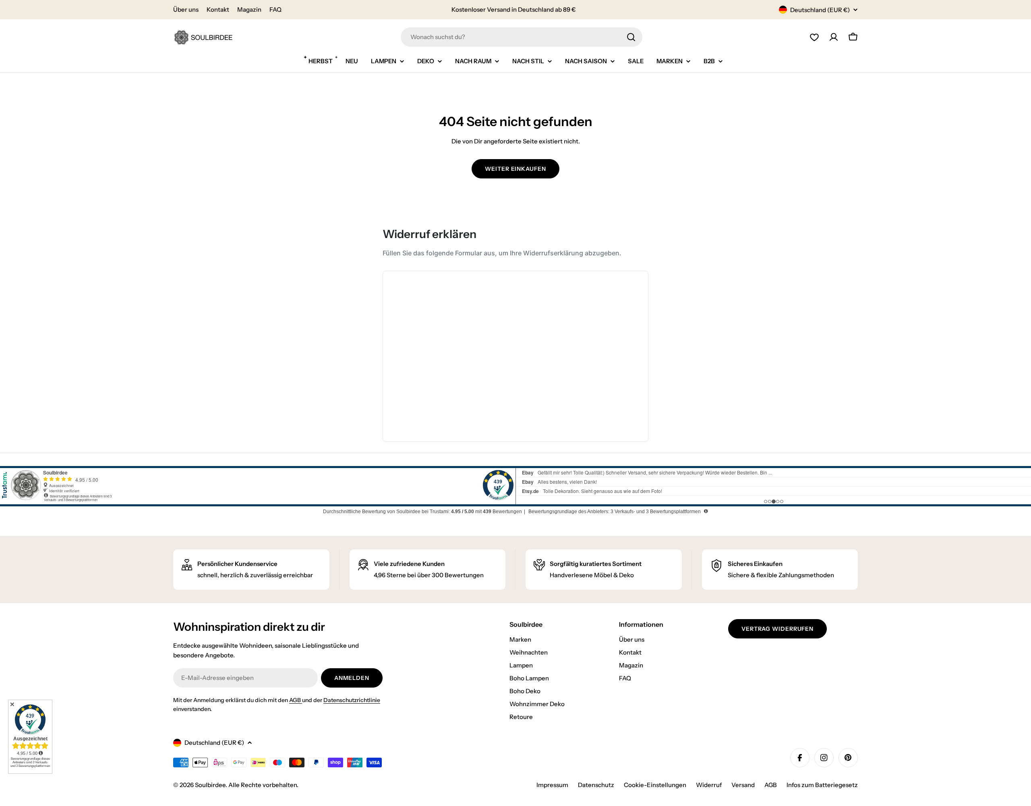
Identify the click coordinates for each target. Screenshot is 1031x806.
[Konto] (833, 37)
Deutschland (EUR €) (820, 10)
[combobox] (521, 37)
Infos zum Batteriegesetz (822, 785)
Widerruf (709, 785)
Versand (743, 785)
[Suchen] (631, 37)
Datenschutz (596, 785)
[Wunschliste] (814, 37)
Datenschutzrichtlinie (351, 700)
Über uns (186, 9)
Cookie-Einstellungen (655, 785)
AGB (295, 700)
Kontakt (218, 9)
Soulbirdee (210, 785)
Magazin (249, 9)
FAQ (275, 9)
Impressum (552, 785)
